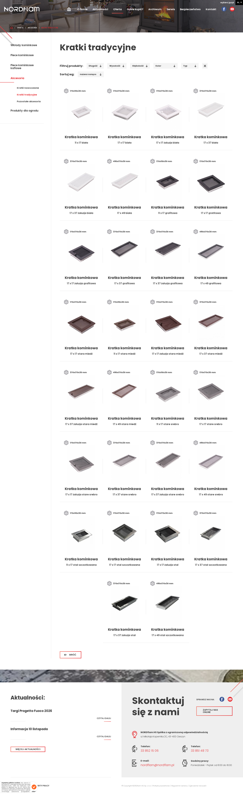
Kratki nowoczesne (28, 88)
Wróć (72, 654)
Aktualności (100, 9)
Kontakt (211, 9)
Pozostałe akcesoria (29, 101)
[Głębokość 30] (140, 66)
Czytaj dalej (104, 718)
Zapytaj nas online (210, 711)
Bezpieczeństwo (190, 9)
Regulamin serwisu (179, 786)
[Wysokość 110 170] (117, 66)
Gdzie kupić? (135, 9)
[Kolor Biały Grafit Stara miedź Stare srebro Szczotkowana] (165, 66)
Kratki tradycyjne (27, 94)
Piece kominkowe (22, 55)
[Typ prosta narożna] (190, 66)
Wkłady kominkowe (24, 45)
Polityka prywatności (161, 786)
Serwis (171, 9)
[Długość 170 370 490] (95, 66)
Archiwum (155, 9)
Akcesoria (32, 28)
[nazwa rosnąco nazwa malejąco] (91, 74)
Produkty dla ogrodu (24, 111)
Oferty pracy (42, 785)
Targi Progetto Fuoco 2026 (31, 711)
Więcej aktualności (27, 749)
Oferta (117, 9)
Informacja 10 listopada (29, 729)
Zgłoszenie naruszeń (197, 786)
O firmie (82, 9)
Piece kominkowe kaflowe (22, 67)
